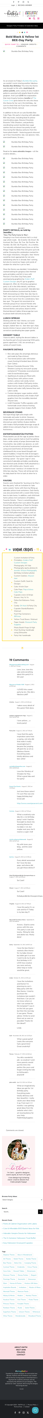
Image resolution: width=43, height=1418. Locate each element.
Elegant (33, 1275)
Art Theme (7, 1259)
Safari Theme (30, 1308)
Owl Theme (21, 1299)
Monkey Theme (31, 1295)
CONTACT (21, 1355)
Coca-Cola (7, 1271)
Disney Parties (23, 1275)
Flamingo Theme (9, 1279)
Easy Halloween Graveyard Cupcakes (18, 1243)
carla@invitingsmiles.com (17, 766)
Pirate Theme (33, 1299)
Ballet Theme (18, 1259)
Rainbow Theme (9, 1308)
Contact (27, 1407)
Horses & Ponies (16, 1283)
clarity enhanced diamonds (17, 839)
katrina (11, 857)
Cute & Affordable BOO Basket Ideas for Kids (21, 1228)
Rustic (20, 1308)
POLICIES (21, 1352)
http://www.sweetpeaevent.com (30, 803)
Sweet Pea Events (15, 786)
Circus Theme (32, 1267)
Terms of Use (18, 1407)
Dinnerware (31, 1271)
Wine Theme (7, 1316)
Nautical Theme (9, 1299)
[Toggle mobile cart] (30, 18)
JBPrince (17, 616)
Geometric (21, 1279)
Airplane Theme (9, 1255)
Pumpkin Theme (23, 1304)
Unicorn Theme (24, 1312)
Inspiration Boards (9, 1287)
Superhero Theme (9, 1312)
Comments (21, 46)
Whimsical (36, 1312)
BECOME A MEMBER (25, 5)
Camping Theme (30, 1263)
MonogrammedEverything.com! (19, 664)
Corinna (11, 811)
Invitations (22, 1287)
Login (13, 5)
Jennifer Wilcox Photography (25, 570)
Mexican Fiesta (23, 1291)
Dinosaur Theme (9, 1275)
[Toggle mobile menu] (38, 18)
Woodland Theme (34, 1316)
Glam (5, 1283)
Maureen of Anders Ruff (16, 684)
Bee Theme (7, 1263)
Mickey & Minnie (9, 1295)
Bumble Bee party (30, 81)
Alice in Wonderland (24, 1255)
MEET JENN (21, 1350)
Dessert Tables (18, 1271)
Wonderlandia (20, 1316)
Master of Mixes (35, 1287)
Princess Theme (9, 1304)
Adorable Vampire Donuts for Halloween (19, 1233)
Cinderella (21, 1267)
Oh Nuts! (23, 605)
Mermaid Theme (9, 1291)
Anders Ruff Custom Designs (23, 561)
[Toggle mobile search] (34, 18)
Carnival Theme (8, 1267)
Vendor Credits (28, 44)
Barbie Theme (31, 1259)
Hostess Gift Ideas (31, 1283)
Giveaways (32, 1279)
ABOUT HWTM (21, 1347)
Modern (20, 1295)
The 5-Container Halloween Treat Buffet (19, 1238)
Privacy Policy (32, 1405)
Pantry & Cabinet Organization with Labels (20, 1224)
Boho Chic (18, 1263)
